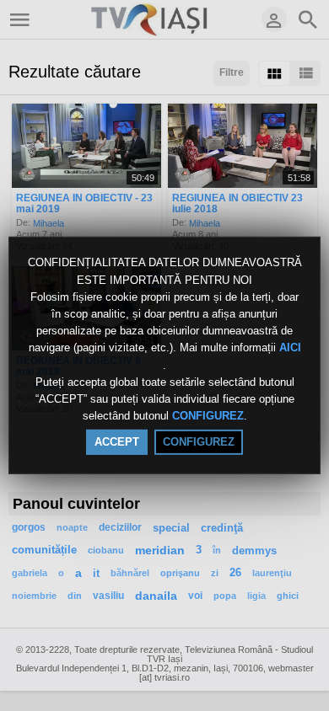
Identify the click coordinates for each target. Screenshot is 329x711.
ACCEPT (116, 442)
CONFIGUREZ (208, 415)
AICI (290, 348)
